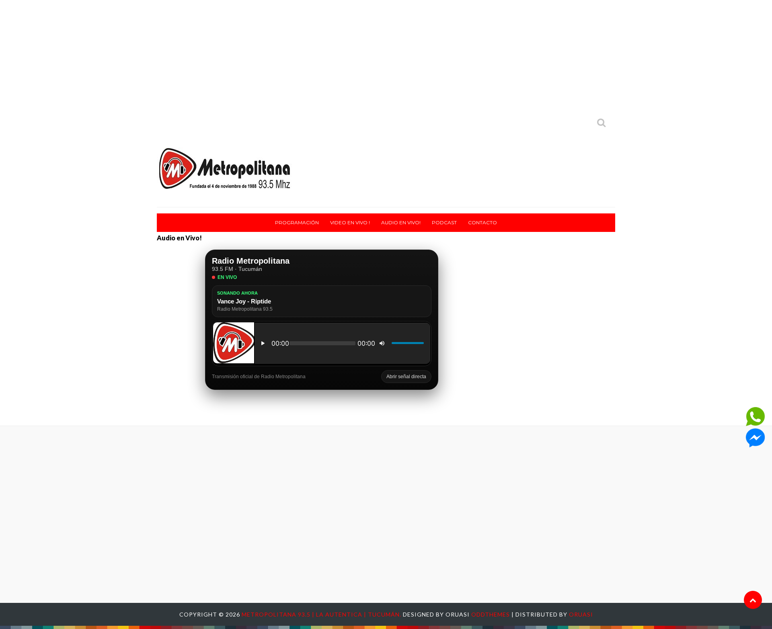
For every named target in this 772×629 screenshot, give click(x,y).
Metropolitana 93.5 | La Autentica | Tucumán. (322, 614)
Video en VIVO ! (350, 222)
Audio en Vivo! (401, 222)
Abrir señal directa (406, 376)
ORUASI (581, 614)
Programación (297, 222)
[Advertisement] (386, 56)
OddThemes (490, 614)
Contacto (482, 222)
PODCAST (444, 222)
